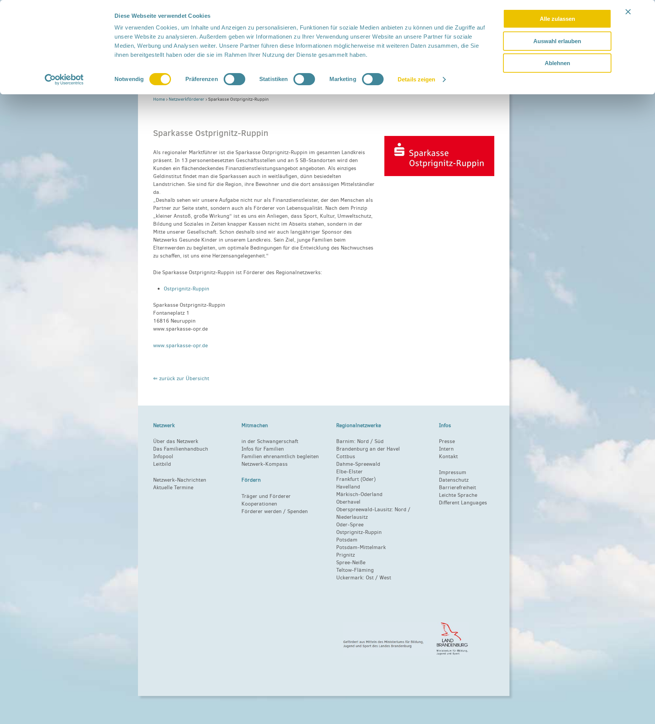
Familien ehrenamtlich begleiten (280, 456)
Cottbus (345, 456)
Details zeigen (416, 79)
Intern (446, 448)
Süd (378, 441)
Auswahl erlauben (557, 41)
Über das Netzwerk (175, 441)
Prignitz (345, 555)
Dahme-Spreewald (358, 464)
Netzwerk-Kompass (264, 464)
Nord (363, 441)
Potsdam (346, 539)
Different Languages (463, 502)
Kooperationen (259, 503)
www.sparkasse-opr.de (180, 345)
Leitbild (162, 464)
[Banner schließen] (628, 11)
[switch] (234, 79)
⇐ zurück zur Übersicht (181, 378)
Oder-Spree (350, 524)
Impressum (452, 472)
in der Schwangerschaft (269, 441)
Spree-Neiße (350, 562)
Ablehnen (557, 63)
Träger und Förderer (266, 496)
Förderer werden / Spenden (274, 511)
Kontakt (448, 456)
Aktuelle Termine (173, 487)
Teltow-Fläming (355, 570)
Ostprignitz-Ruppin (186, 288)
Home (159, 99)
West (385, 577)
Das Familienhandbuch (180, 448)
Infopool (163, 456)
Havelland (348, 486)
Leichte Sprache (458, 495)
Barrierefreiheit (457, 487)
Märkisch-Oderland (359, 494)
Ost (370, 577)
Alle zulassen (557, 19)
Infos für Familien (262, 448)
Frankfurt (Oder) (356, 479)
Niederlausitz (352, 517)
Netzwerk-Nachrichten (179, 480)
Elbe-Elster (349, 471)
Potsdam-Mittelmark (361, 547)
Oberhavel (348, 502)
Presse (447, 441)
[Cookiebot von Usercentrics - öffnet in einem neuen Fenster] (64, 79)
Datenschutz (454, 480)
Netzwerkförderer (186, 99)
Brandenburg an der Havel (368, 448)
